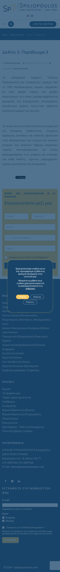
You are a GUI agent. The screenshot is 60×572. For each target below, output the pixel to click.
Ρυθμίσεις (30, 302)
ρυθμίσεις (30, 288)
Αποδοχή (22, 297)
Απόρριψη (37, 297)
